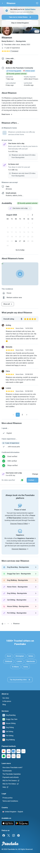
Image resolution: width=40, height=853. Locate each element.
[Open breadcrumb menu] (8, 623)
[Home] (2, 623)
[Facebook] (4, 835)
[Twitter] (9, 835)
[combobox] (20, 208)
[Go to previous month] (28, 215)
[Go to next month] (32, 215)
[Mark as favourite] (37, 3)
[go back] (2, 3)
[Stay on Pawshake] (22, 480)
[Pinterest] (18, 835)
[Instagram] (13, 835)
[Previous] (13, 415)
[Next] (27, 415)
